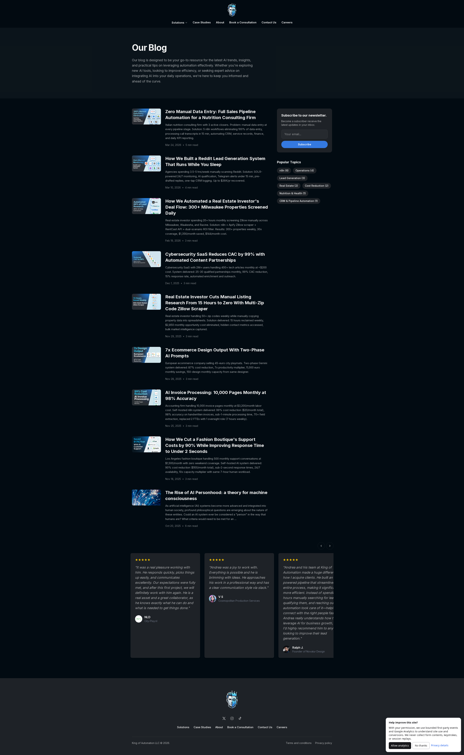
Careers (287, 22)
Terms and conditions (299, 742)
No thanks (421, 745)
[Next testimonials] (330, 545)
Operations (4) (304, 170)
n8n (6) (284, 170)
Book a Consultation (242, 22)
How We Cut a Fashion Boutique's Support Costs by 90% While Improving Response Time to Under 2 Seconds (214, 445)
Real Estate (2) (288, 185)
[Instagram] (232, 718)
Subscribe (304, 144)
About (220, 22)
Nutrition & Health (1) (292, 193)
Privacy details (439, 745)
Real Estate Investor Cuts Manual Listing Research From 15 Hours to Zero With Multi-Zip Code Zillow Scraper (214, 302)
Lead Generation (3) (292, 178)
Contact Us (269, 22)
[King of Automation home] (232, 10)
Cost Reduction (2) (316, 185)
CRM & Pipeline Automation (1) (298, 200)
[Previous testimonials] (321, 545)
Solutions (178, 22)
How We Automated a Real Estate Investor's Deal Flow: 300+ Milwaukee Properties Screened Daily (216, 207)
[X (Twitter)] (224, 718)
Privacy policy (323, 742)
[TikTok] (240, 718)
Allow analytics (400, 745)
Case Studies (202, 22)
